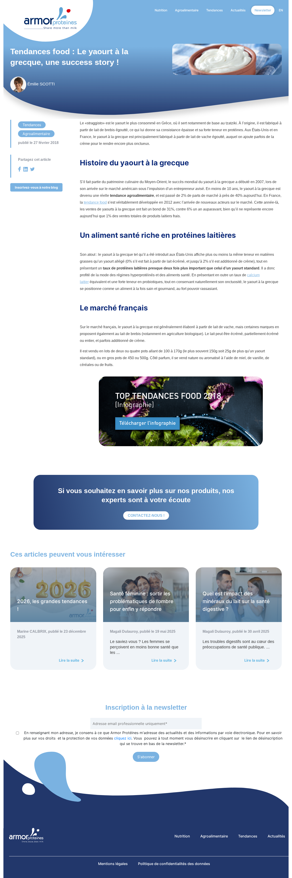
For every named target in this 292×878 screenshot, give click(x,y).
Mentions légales (113, 863)
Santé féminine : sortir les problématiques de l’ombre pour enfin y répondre (141, 601)
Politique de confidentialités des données (174, 863)
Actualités (238, 10)
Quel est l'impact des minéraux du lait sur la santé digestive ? (236, 601)
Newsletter (263, 10)
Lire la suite (69, 660)
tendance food (95, 202)
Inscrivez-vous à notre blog (36, 187)
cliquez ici (122, 738)
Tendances (214, 10)
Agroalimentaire (186, 10)
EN (281, 10)
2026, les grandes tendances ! (52, 605)
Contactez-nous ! (146, 515)
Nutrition (161, 10)
